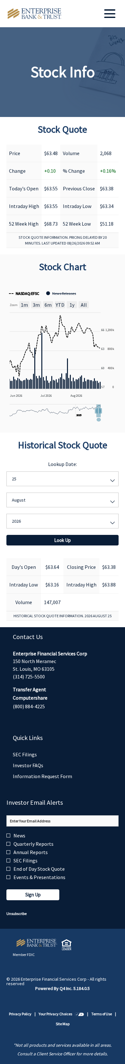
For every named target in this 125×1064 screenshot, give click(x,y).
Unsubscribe (16, 913)
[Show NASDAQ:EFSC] (24, 293)
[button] (98, 410)
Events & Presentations (39, 877)
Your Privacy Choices (61, 1014)
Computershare (30, 697)
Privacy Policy (20, 1014)
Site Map (63, 1024)
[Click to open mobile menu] (109, 14)
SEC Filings (33, 754)
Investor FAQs (36, 765)
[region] (62, 354)
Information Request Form (51, 776)
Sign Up (33, 895)
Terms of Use (101, 1014)
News (19, 835)
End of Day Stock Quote (39, 868)
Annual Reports (30, 852)
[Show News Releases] (61, 293)
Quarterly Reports (33, 843)
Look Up (62, 540)
